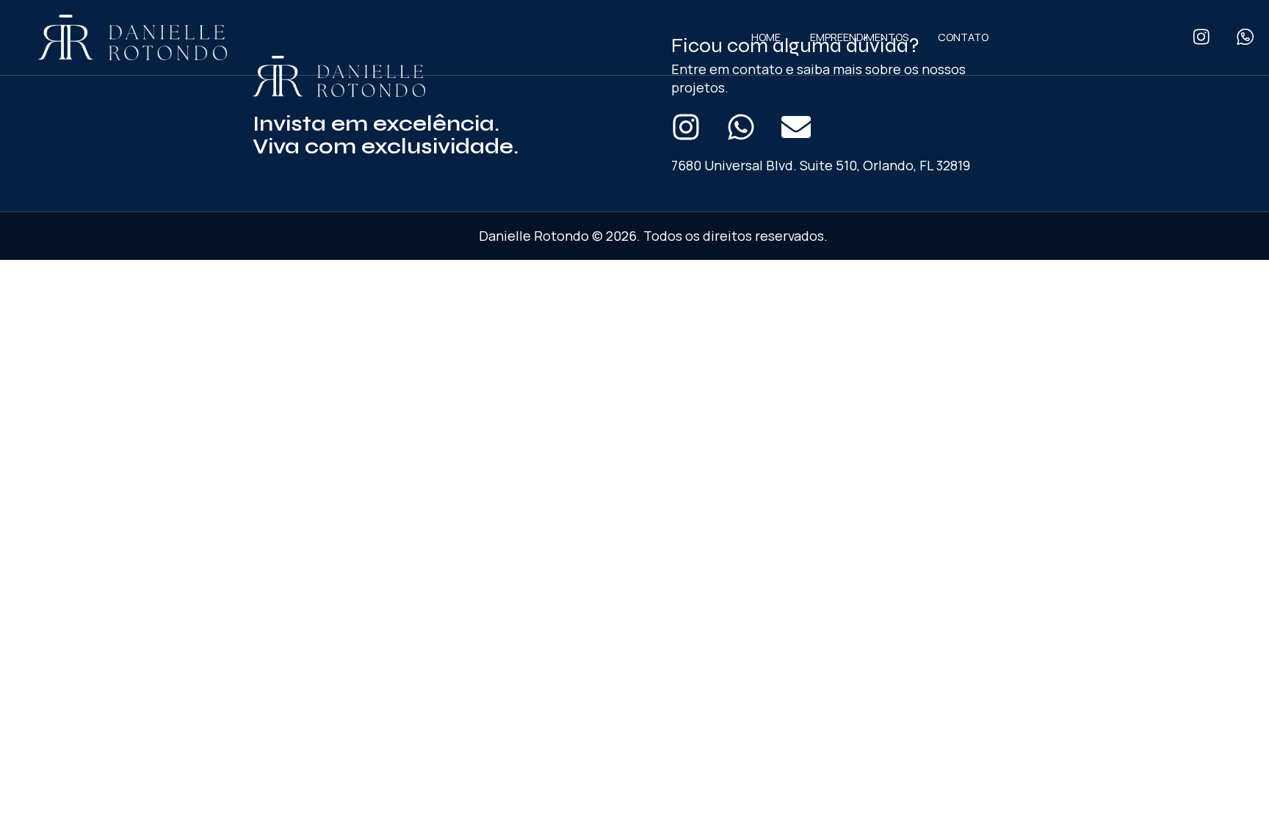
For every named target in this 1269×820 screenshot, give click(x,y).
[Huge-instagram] (1201, 37)
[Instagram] (686, 127)
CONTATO (963, 37)
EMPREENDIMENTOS (859, 37)
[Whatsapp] (741, 127)
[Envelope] (796, 127)
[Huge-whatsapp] (1245, 37)
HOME (766, 37)
